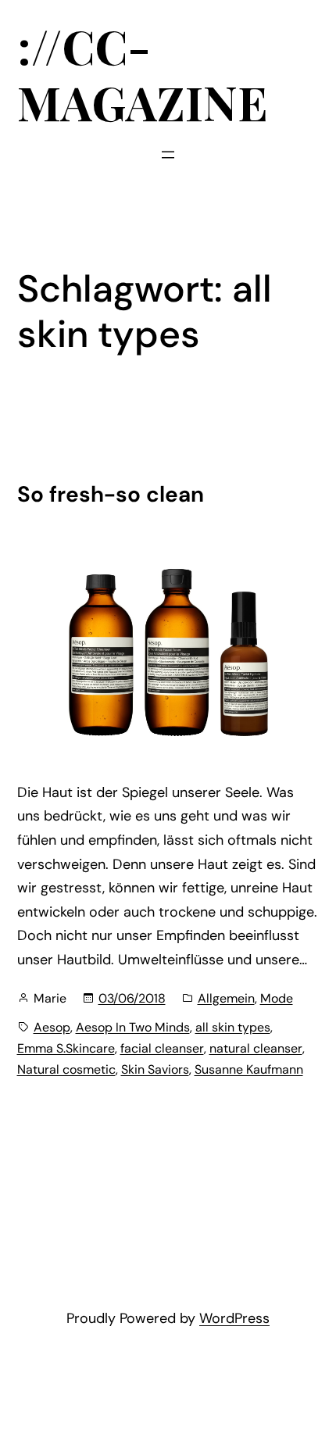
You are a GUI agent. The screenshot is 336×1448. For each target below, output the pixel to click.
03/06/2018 (132, 998)
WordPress (234, 1318)
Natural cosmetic (66, 1069)
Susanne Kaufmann (249, 1069)
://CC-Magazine (142, 73)
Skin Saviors (155, 1069)
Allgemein (226, 998)
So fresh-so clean (110, 494)
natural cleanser (255, 1048)
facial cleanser (162, 1048)
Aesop (52, 1027)
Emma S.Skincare (66, 1048)
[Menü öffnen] (168, 154)
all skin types (232, 1027)
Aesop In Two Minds (133, 1027)
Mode (276, 998)
